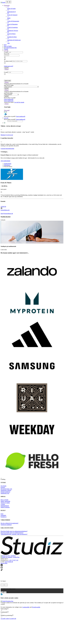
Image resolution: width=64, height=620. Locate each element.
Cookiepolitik (25, 607)
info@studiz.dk (9, 561)
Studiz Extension (5, 507)
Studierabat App (5, 493)
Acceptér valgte (5, 618)
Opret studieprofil (8, 99)
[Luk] (6, 585)
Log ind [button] (6, 50)
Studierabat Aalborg (6, 490)
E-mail (6, 52)
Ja (5, 592)
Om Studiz (3, 486)
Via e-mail (6, 110)
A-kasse (3, 504)
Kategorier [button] (7, 5)
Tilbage (7, 69)
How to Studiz (8, 46)
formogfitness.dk (5, 210)
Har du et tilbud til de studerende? (9, 523)
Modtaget (3, 135)
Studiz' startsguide (5, 501)
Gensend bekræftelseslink (7, 148)
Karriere (3, 487)
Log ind (6, 118)
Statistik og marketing (6, 615)
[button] (6, 68)
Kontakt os (3, 516)
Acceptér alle (12, 618)
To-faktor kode (8, 61)
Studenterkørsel (5, 505)
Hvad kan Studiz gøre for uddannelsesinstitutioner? (14, 531)
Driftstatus (3, 515)
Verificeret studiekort (6, 524)
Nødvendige (4, 608)
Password (6, 54)
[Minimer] (2, 585)
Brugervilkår (4, 563)
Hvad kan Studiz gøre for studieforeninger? (12, 532)
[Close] (1, 129)
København (7, 165)
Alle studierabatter (5, 160)
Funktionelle (4, 612)
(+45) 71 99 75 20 (13, 560)
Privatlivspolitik (36, 607)
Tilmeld (6, 49)
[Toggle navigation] (8, 2)
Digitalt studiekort (5, 492)
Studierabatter (7, 163)
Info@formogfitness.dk (7, 213)
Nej (2, 592)
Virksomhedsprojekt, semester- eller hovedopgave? (14, 534)
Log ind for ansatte (19, 102)
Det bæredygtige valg (6, 489)
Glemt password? (8, 66)
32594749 (3, 206)
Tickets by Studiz (5, 502)
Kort (5, 44)
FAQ (2, 513)
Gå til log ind (9, 135)
